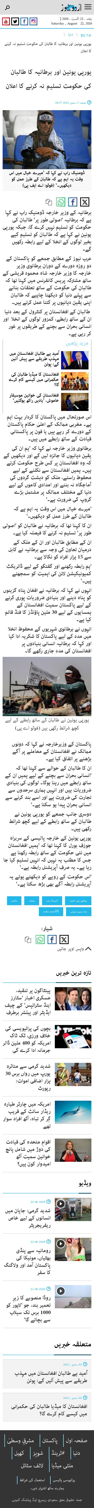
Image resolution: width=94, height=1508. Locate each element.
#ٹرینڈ (58, 1453)
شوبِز (38, 1453)
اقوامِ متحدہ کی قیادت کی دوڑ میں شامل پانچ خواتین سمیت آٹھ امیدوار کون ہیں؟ (28, 1153)
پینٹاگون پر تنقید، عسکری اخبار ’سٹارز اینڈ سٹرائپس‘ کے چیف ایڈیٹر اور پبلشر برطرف (27, 1002)
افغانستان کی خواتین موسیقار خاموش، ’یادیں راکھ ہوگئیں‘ (34, 398)
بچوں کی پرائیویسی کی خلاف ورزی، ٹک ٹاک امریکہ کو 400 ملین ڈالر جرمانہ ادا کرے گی (27, 1039)
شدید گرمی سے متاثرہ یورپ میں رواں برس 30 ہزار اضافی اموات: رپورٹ (28, 1077)
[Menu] (88, 7)
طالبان (14, 901)
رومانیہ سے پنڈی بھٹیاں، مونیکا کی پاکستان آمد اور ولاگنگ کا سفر (27, 1262)
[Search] (7, 8)
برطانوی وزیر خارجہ (78, 901)
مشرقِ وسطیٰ (20, 1440)
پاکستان (49, 1440)
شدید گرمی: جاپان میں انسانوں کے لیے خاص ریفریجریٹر (28, 1218)
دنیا (70, 34)
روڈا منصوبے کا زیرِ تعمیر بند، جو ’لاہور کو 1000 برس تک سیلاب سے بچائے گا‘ (28, 1309)
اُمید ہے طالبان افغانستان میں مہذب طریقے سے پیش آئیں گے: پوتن (34, 358)
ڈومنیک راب (52, 901)
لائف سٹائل (32, 1466)
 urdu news (51, 912)
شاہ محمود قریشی (78, 912)
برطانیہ (32, 901)
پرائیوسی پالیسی (64, 1480)
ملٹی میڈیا (62, 1466)
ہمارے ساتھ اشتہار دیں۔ (47, 1488)
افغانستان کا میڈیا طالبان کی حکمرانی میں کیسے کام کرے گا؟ (34, 379)
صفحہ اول (76, 1440)
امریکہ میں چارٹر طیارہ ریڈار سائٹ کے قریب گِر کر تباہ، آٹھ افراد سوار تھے (27, 1115)
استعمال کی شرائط (32, 1480)
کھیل (19, 1453)
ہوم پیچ (86, 34)
